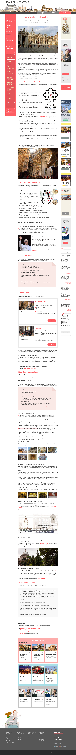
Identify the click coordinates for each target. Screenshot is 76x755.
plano (56, 570)
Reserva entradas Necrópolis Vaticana (29, 629)
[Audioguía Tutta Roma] (66, 55)
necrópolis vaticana (43, 116)
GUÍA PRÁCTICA (17, 2)
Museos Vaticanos (44, 543)
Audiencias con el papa (25, 631)
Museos (39, 377)
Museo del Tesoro (41, 578)
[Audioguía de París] (66, 233)
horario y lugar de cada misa (35, 270)
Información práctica (45, 20)
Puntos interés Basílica (25, 20)
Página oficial (22, 633)
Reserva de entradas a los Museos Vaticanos (30, 628)
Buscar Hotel (53, 13)
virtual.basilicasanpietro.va (30, 368)
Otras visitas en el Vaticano (33, 22)
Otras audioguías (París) (58, 739)
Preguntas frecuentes (44, 22)
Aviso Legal (38, 753)
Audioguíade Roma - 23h (65, 13)
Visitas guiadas (52, 20)
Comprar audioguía (57, 737)
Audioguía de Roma (58, 732)
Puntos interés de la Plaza (35, 20)
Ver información (65, 73)
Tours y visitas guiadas (42, 13)
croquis (21, 468)
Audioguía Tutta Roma (58, 735)
